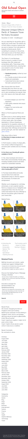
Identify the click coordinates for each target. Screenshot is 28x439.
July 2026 (4, 340)
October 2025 (5, 357)
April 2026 (4, 346)
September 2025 (6, 359)
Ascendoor (9, 436)
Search (4, 298)
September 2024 (6, 382)
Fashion (4, 409)
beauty (3, 398)
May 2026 (4, 344)
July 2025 (4, 363)
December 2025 (6, 354)
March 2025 (5, 371)
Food (3, 413)
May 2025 (4, 367)
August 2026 (5, 338)
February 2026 (6, 350)
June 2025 (4, 365)
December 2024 (6, 376)
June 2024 (4, 388)
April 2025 (4, 369)
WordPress (22, 436)
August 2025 (5, 361)
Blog (3, 239)
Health (3, 415)
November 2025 (6, 355)
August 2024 (5, 384)
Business (4, 405)
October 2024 (5, 380)
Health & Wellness (7, 417)
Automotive (5, 396)
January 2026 (5, 352)
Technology (5, 418)
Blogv (3, 403)
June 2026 (4, 342)
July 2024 (4, 386)
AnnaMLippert (18, 38)
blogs (3, 401)
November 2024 (6, 378)
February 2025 (6, 372)
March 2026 (5, 348)
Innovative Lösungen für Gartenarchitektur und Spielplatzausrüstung (9, 285)
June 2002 (4, 389)
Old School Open (14, 8)
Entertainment (5, 407)
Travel (3, 420)
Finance (4, 411)
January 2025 (5, 374)
